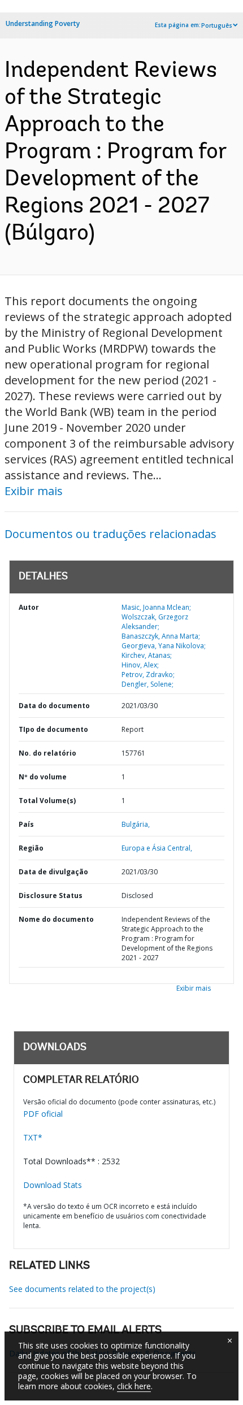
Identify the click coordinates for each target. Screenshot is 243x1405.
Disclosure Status (51, 895)
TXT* (32, 1137)
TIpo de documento (53, 729)
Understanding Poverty (43, 23)
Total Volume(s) (47, 800)
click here (134, 1386)
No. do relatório (47, 753)
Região (31, 848)
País (26, 824)
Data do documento (54, 705)
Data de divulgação (53, 872)
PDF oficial (43, 1113)
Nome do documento (56, 919)
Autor (29, 607)
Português (216, 25)
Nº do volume (43, 777)
